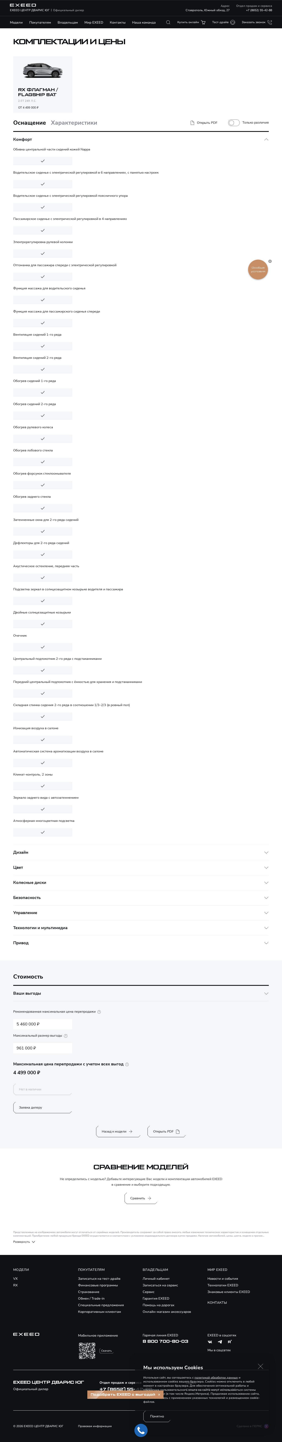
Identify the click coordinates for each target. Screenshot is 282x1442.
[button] (260, 1366)
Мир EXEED (93, 22)
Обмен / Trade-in (91, 1298)
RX (15, 1285)
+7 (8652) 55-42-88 (259, 10)
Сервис (148, 1292)
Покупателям (40, 22)
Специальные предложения (101, 1305)
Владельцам (68, 22)
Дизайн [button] (20, 852)
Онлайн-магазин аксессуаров (167, 1311)
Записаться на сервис (160, 1285)
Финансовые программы (98, 1285)
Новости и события (222, 1278)
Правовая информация (95, 1426)
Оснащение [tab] (29, 123)
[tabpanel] (141, 541)
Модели (16, 22)
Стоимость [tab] (28, 977)
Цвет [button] (18, 867)
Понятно (157, 1416)
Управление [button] (25, 913)
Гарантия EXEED (156, 1298)
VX (15, 1278)
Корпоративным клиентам (99, 1311)
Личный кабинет (156, 1278)
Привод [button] (20, 943)
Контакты (118, 22)
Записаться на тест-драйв (99, 1278)
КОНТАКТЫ (217, 1302)
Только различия (255, 122)
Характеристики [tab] (74, 123)
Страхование (88, 1292)
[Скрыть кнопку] (270, 261)
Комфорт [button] (22, 139)
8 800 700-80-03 (165, 1341)
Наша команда (144, 22)
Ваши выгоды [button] (27, 993)
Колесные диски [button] (29, 882)
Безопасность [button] (27, 897)
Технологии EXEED (222, 1285)
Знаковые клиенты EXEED (228, 1292)
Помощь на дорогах (158, 1305)
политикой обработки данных (216, 1378)
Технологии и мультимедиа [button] (40, 928)
